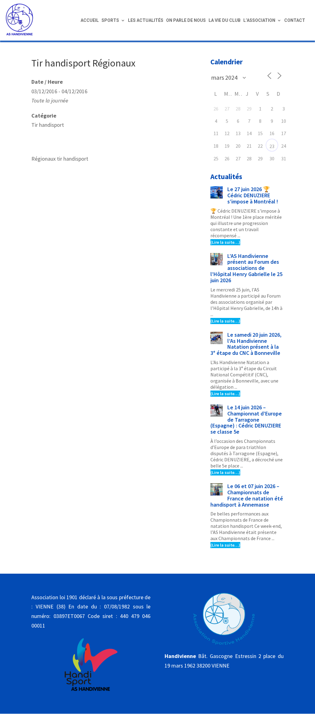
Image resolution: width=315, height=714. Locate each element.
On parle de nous (186, 20)
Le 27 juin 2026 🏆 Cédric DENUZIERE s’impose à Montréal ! (252, 195)
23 (271, 146)
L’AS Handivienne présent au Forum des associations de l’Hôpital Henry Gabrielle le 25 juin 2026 (246, 268)
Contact (294, 20)
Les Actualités (145, 20)
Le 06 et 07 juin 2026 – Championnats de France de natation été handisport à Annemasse (246, 495)
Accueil (90, 20)
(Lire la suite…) (225, 242)
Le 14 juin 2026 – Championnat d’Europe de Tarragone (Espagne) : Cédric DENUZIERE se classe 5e (246, 419)
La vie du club (225, 20)
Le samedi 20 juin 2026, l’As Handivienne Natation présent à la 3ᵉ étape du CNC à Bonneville (245, 343)
